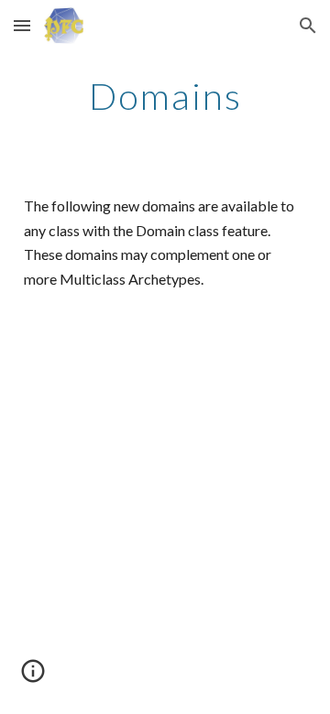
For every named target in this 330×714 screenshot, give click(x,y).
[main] (165, 96)
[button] (22, 25)
